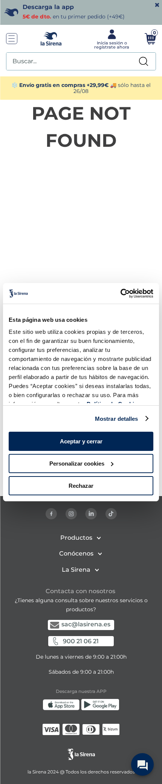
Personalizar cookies (76, 463)
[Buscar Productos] (143, 61)
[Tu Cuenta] (111, 38)
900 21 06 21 (81, 641)
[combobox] (81, 61)
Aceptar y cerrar (81, 441)
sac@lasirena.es (85, 624)
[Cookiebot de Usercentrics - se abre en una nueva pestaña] (120, 293)
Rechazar (81, 485)
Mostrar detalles (116, 418)
